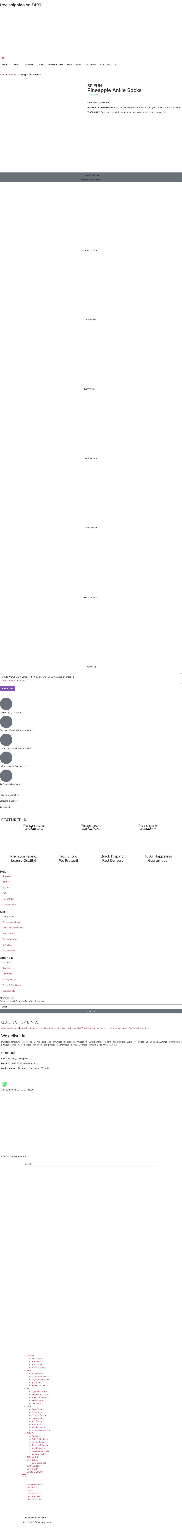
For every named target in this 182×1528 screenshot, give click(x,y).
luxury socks (37, 1418)
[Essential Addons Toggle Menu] (24, 1475)
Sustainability (8, 991)
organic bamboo (39, 1397)
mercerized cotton (40, 1394)
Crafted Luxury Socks (12, 927)
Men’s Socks (8, 933)
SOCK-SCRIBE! (33, 1466)
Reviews (6, 968)
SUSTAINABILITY (36, 1484)
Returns (6, 881)
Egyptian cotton (39, 1391)
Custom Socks (9, 904)
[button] (91, 174)
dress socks (37, 1361)
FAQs (30, 1490)
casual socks (38, 1358)
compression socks (41, 1376)
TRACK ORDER (35, 1499)
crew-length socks (10, 1028)
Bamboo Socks (39, 1415)
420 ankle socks (87, 1028)
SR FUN (94, 85)
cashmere (36, 1403)
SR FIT (30, 1370)
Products (12, 74)
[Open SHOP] (9, 64)
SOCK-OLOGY (34, 1493)
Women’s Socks (9, 939)
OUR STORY (32, 1469)
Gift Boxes (7, 945)
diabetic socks (38, 1385)
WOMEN (30, 1433)
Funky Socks (8, 916)
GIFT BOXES (32, 1460)
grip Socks (37, 1421)
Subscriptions (8, 950)
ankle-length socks (29, 1028)
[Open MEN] (20, 64)
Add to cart (7, 688)
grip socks (36, 1382)
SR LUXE (31, 1388)
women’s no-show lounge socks (112, 1028)
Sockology (7, 973)
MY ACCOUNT (34, 1496)
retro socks (37, 1364)
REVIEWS (32, 1487)
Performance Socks (11, 922)
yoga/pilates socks (40, 1379)
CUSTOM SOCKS (35, 1472)
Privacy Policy (9, 979)
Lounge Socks (38, 1442)
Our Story (7, 962)
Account (6, 887)
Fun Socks (36, 1436)
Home (3, 74)
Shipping (6, 876)
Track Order (8, 899)
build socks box (39, 1463)
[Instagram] (26, 1510)
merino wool (37, 1400)
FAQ (4, 893)
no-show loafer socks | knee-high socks (59, 1028)
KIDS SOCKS (32, 1457)
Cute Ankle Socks (40, 1439)
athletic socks (38, 1373)
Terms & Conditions (11, 985)
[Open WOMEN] (34, 64)
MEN (29, 1406)
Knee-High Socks (40, 1445)
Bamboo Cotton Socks (140, 1028)
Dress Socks (37, 1412)
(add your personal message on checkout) (39, 677)
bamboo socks (38, 1367)
